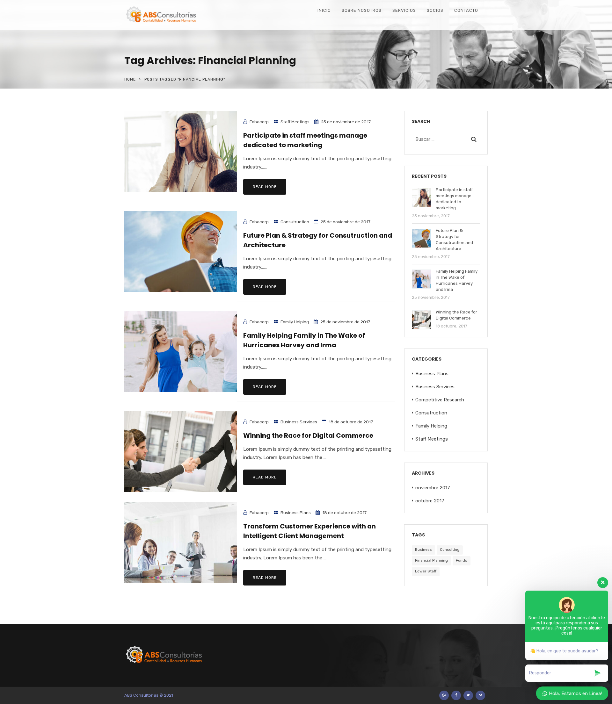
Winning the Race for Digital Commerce (308, 435)
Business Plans (295, 512)
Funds (461, 560)
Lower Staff (425, 571)
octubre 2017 (429, 501)
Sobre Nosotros (362, 10)
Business (423, 549)
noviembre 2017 (432, 488)
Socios (435, 10)
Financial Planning (431, 560)
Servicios (404, 10)
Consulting (450, 549)
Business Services (298, 421)
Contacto (466, 10)
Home (130, 79)
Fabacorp (259, 121)
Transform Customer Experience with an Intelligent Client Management (309, 531)
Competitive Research (439, 400)
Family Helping (294, 321)
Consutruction (294, 221)
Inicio (324, 10)
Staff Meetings (295, 121)
